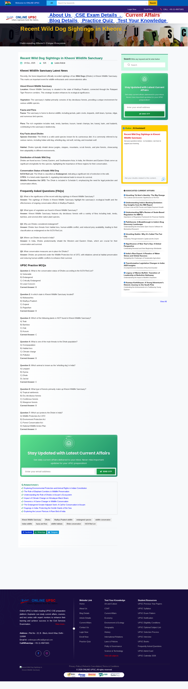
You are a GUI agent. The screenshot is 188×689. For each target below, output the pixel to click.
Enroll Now (148, 9)
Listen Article (59, 63)
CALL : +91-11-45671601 (173, 9)
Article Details (85, 618)
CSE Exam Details (96, 15)
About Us (60, 15)
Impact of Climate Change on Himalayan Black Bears (46, 498)
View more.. (60, 624)
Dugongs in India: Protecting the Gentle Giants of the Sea (47, 508)
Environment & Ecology (114, 623)
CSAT (106, 608)
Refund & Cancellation (92, 666)
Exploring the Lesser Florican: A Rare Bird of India (44, 511)
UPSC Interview (144, 637)
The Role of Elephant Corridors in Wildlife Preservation (46, 491)
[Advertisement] (94, 571)
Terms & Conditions (111, 666)
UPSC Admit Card (145, 651)
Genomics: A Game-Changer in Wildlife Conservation (46, 501)
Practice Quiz (97, 20)
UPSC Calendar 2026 (147, 656)
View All (163, 301)
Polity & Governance (113, 646)
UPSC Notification (145, 618)
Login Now (132, 9)
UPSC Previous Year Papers (150, 604)
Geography (109, 627)
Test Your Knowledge (142, 20)
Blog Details (63, 20)
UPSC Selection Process (148, 632)
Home (82, 604)
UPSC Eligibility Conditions (149, 623)
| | (94, 666)
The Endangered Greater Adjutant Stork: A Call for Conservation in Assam (54, 505)
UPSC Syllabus (144, 608)
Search (153, 3)
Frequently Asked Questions (150, 646)
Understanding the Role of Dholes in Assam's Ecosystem (48, 495)
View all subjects (111, 656)
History (107, 632)
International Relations (113, 637)
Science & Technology (113, 651)
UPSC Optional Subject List (149, 627)
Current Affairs (143, 15)
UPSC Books (143, 641)
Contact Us (84, 627)
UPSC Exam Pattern (146, 613)
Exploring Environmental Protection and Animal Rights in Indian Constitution (55, 488)
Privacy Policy (75, 666)
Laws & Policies (111, 641)
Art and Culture (110, 604)
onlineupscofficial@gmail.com (40, 640)
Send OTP (107, 471)
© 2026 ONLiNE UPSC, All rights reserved (94, 669)
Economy (108, 618)
